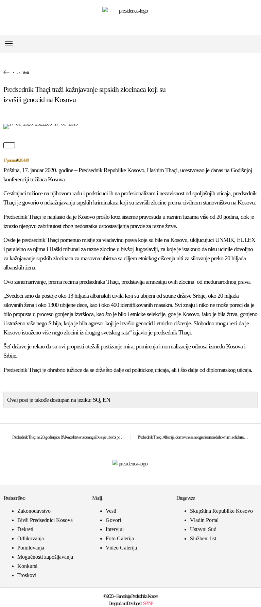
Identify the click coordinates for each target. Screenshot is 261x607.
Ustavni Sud (203, 529)
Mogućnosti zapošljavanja (45, 557)
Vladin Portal (204, 520)
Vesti (25, 72)
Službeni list (203, 538)
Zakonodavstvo (34, 511)
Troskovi (26, 575)
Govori (113, 520)
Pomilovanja (30, 548)
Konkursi (27, 566)
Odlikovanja (30, 538)
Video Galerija (121, 548)
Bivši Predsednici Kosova (45, 520)
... (17, 72)
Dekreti (25, 529)
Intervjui (115, 529)
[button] (252, 43)
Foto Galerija (120, 538)
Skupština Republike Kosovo (221, 511)
